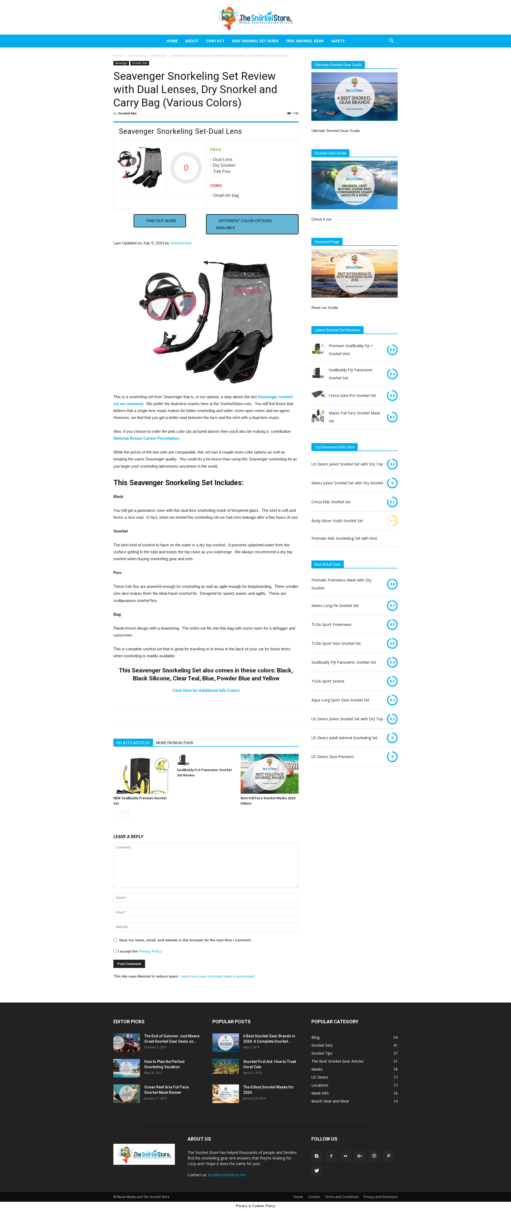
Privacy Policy (150, 951)
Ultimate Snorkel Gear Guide (335, 130)
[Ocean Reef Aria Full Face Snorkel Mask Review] (126, 1093)
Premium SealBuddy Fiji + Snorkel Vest (351, 349)
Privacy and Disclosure (381, 1197)
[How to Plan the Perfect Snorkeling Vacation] (126, 1068)
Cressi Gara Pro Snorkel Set (352, 395)
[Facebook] (331, 1156)
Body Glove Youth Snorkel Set (337, 520)
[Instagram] (374, 1156)
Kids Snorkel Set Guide (255, 40)
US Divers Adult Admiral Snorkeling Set (344, 737)
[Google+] (360, 1156)
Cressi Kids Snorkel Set (331, 501)
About (192, 40)
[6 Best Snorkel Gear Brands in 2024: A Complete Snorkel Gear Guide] (225, 1042)
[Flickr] (345, 1156)
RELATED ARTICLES (133, 743)
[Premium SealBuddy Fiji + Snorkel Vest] (318, 350)
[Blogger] (316, 1156)
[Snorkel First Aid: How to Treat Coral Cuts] (225, 1066)
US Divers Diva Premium (332, 756)
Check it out (321, 219)
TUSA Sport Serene (327, 681)
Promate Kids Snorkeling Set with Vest (344, 538)
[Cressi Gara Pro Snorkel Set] (318, 395)
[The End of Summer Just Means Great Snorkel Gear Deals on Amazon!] (126, 1042)
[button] (391, 41)
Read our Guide (324, 307)
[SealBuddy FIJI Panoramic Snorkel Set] (318, 374)
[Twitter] (316, 1171)
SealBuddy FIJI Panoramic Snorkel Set (351, 373)
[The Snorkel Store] (255, 17)
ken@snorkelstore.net (227, 1174)
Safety (338, 40)
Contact (215, 40)
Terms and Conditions (341, 1197)
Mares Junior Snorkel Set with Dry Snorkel (347, 482)
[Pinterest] (388, 1156)
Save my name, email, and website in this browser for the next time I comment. (185, 940)
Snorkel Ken (127, 113)
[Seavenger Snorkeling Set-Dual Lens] (140, 168)
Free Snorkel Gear (305, 40)
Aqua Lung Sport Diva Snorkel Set (340, 699)
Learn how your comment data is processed (217, 976)
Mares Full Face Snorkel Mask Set (354, 416)
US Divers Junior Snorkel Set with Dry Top (347, 464)
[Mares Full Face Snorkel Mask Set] (318, 417)
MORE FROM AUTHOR (174, 743)
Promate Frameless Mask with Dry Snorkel (341, 584)
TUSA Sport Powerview (331, 624)
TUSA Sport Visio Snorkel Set (336, 643)
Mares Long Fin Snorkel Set (335, 605)
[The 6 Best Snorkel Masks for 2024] (225, 1093)
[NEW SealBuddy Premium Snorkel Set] (142, 774)
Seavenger (159, 55)
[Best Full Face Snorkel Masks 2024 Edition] (270, 774)
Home (172, 40)
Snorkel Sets (137, 55)
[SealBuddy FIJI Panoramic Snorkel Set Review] (206, 760)
